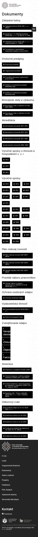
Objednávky (10, 349)
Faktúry (8, 357)
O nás (4, 456)
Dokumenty (6, 470)
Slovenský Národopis (10, 499)
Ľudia (4, 461)
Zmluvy (7, 342)
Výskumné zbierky (9, 495)
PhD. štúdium (7, 490)
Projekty (5, 480)
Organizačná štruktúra (11, 466)
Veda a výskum (8, 475)
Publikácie (6, 485)
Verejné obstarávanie (11, 333)
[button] (6, 332)
